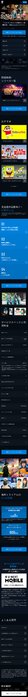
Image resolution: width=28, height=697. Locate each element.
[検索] (21, 2)
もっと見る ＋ (14, 186)
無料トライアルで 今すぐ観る (14, 32)
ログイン (24, 2)
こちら (24, 36)
